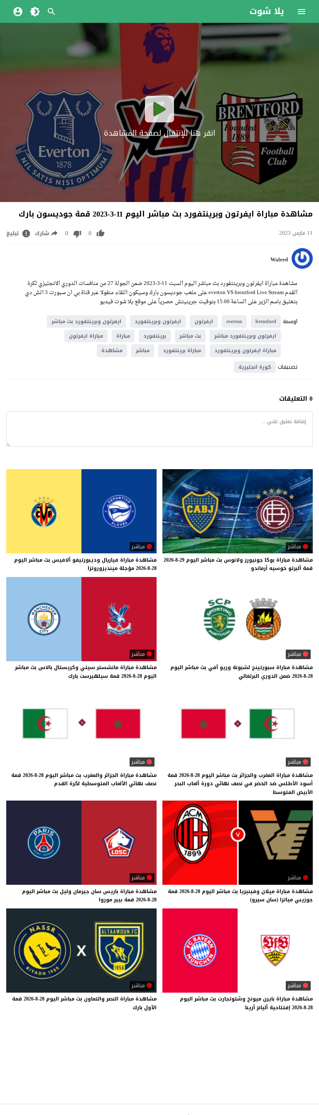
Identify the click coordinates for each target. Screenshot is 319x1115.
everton (234, 321)
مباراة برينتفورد (182, 350)
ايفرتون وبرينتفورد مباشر (245, 336)
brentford (265, 321)
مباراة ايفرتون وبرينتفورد (245, 350)
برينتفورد (154, 336)
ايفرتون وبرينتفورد (158, 321)
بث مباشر (190, 336)
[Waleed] (302, 267)
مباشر (143, 350)
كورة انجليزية (254, 367)
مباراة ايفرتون (86, 336)
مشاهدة (112, 350)
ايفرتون (203, 321)
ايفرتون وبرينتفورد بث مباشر (86, 321)
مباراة (123, 336)
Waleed (279, 260)
